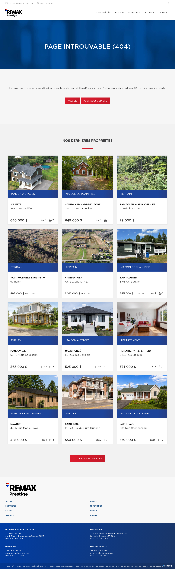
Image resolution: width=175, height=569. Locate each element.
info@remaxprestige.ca (21, 3)
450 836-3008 (101, 556)
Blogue (149, 13)
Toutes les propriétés (87, 459)
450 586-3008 (101, 539)
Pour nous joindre (95, 101)
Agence (133, 13)
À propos (9, 515)
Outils (93, 501)
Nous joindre (47, 3)
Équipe (119, 13)
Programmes (96, 506)
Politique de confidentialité (107, 566)
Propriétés (103, 13)
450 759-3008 (17, 539)
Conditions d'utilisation (131, 566)
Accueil (72, 101)
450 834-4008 (17, 556)
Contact (164, 13)
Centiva (167, 566)
